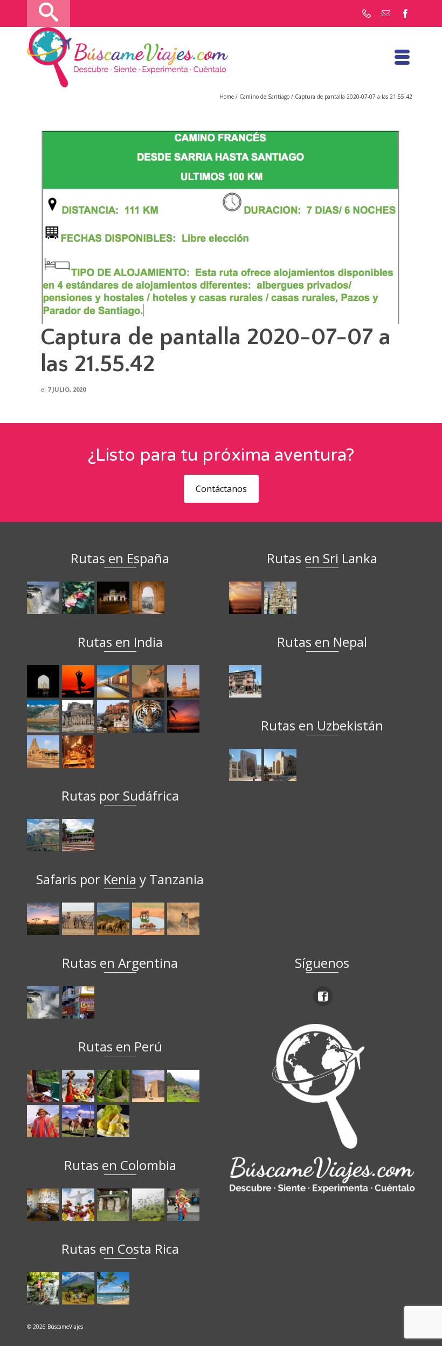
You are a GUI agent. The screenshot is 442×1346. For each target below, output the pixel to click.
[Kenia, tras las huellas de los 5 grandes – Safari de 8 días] (184, 919)
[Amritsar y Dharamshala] (184, 681)
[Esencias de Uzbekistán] (281, 765)
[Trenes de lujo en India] (114, 681)
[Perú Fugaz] (184, 1086)
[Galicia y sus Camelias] (79, 598)
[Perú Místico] (79, 1086)
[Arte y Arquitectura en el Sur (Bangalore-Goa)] (79, 716)
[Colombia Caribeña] (184, 1204)
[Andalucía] (149, 598)
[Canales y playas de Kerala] (184, 716)
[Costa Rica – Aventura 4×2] (44, 1288)
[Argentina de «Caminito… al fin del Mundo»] (79, 1002)
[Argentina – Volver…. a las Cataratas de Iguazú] (44, 1002)
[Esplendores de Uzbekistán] (246, 765)
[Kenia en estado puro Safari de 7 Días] (79, 919)
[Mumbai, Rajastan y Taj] (114, 716)
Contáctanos (221, 489)
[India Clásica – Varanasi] (79, 751)
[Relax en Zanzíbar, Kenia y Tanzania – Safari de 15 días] (44, 919)
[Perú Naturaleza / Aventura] (114, 1086)
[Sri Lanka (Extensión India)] (281, 598)
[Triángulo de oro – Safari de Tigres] (149, 716)
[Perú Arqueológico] (149, 1086)
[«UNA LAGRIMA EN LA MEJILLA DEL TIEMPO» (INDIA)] (44, 681)
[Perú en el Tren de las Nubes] (44, 1086)
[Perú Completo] (44, 1121)
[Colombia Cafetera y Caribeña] (149, 1204)
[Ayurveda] (149, 681)
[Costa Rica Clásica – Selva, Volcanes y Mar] (79, 1288)
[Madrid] (114, 598)
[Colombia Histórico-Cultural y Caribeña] (114, 1204)
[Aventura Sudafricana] (44, 835)
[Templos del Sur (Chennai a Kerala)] (44, 751)
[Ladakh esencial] (44, 716)
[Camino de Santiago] (44, 598)
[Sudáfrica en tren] (79, 835)
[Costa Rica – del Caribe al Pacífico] (114, 1288)
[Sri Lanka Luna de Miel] (246, 598)
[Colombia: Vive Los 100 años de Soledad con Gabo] (44, 1204)
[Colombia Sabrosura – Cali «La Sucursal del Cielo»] (79, 1204)
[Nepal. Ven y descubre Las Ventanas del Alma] (246, 681)
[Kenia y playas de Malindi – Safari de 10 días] (149, 919)
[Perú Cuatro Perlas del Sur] (79, 1121)
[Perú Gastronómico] (114, 1121)
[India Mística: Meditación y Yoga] (79, 681)
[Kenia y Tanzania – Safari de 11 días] (114, 919)
